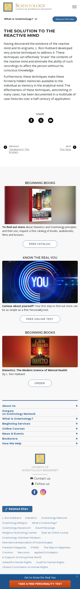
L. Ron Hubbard (11, 518)
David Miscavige (45, 527)
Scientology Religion (14, 523)
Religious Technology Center (19, 532)
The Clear (65, 149)
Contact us (41, 478)
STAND (35, 547)
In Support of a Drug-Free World (21, 557)
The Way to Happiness (57, 547)
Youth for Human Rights (50, 562)
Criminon (7, 552)
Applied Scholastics (46, 552)
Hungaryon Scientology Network (19, 412)
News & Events (13, 433)
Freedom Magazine (14, 547)
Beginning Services (16, 423)
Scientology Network (54, 518)
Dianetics (31, 518)
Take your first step (65, 19)
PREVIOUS (14, 146)
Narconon (23, 552)
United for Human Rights (16, 562)
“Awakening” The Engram (19, 150)
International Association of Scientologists (27, 542)
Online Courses (13, 428)
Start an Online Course (54, 532)
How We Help (11, 443)
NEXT (68, 146)
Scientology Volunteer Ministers (21, 537)
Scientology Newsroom (16, 527)
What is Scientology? (18, 18)
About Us (9, 406)
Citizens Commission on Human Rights (25, 567)
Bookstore (10, 438)
